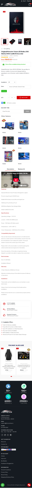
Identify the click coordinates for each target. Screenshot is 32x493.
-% (4, 11)
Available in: (4, 82)
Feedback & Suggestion (7, 463)
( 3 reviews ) (11, 57)
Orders (3, 456)
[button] (11, 376)
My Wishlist (4, 461)
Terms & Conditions (6, 469)
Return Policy (4, 474)
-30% (17, 348)
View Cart (3, 458)
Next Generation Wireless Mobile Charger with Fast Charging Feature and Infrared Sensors (8, 368)
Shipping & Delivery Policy (7, 477)
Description (10, 169)
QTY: (2, 97)
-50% (2, 348)
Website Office (5, 415)
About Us (3, 441)
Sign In (24, 1)
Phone (3, 425)
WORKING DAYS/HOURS (7, 430)
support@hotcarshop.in (7, 423)
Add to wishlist (12, 103)
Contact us (4, 444)
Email (2, 421)
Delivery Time (5, 108)
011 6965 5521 (4, 427)
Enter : (2, 86)
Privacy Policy (4, 472)
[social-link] (2, 435)
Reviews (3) (21, 169)
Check (27, 111)
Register (29, 1)
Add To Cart (25, 97)
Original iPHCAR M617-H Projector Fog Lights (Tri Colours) (24, 367)
